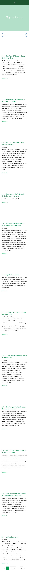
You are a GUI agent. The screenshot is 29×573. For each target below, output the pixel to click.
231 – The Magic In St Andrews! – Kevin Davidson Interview (13, 195)
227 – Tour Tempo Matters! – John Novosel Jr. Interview (14, 408)
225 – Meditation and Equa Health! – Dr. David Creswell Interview (14, 494)
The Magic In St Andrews (10, 275)
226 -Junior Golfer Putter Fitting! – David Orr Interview (14, 451)
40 (21, 568)
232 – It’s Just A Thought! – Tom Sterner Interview (13, 144)
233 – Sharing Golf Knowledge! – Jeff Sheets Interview (13, 100)
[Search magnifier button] (25, 35)
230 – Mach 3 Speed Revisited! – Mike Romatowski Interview (13, 224)
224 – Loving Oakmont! (10, 537)
